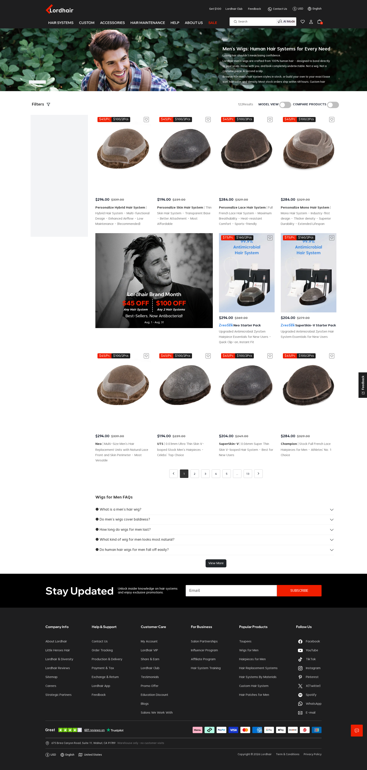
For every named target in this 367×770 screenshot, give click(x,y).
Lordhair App (101, 686)
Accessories (112, 23)
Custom (87, 23)
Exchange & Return (105, 677)
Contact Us (280, 8)
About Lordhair (56, 641)
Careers (50, 686)
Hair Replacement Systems (258, 668)
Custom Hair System (253, 686)
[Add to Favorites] (146, 119)
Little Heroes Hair (57, 650)
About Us (194, 23)
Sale (212, 23)
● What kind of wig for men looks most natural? (134, 540)
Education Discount (154, 695)
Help (175, 23)
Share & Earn (150, 659)
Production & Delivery (107, 659)
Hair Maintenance (147, 23)
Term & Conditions (287, 754)
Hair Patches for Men (254, 695)
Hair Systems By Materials (258, 677)
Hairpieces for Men (252, 659)
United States (93, 754)
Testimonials (150, 677)
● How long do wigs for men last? (123, 530)
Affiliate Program (203, 659)
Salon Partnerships (204, 641)
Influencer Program (204, 650)
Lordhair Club (234, 8)
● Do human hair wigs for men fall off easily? (132, 550)
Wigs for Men (248, 650)
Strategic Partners (58, 695)
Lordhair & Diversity (59, 659)
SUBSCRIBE (299, 591)
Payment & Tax (103, 668)
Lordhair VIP (149, 650)
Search (242, 21)
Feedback (254, 8)
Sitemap (51, 677)
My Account (149, 641)
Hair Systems (60, 23)
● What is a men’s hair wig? (118, 509)
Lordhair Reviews (57, 668)
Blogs (145, 704)
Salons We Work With (157, 712)
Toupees (245, 641)
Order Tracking (102, 650)
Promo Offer (149, 686)
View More (216, 563)
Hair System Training (206, 668)
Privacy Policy (313, 754)
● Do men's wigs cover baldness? (122, 519)
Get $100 (215, 8)
